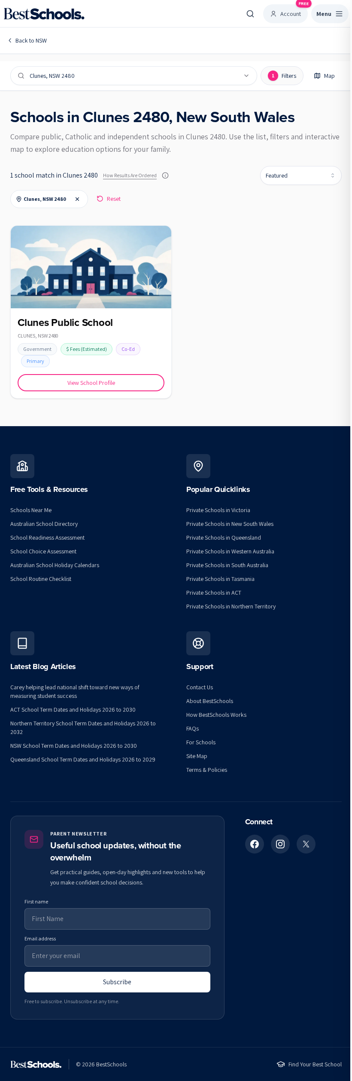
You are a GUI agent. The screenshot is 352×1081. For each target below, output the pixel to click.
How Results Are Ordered (130, 175)
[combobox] (301, 175)
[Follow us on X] (306, 844)
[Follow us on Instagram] (280, 844)
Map (329, 76)
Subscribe (117, 981)
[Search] (250, 13)
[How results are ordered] (165, 175)
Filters (284, 76)
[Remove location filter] (77, 199)
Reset (114, 199)
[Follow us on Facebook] (254, 844)
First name (36, 901)
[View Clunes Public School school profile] (91, 312)
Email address (40, 938)
